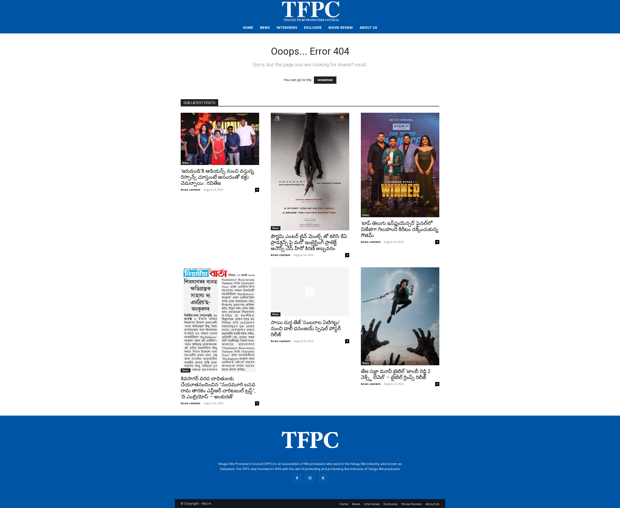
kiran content (190, 189)
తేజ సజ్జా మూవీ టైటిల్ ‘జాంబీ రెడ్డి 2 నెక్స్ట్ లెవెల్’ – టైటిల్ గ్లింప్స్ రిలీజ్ (396, 374)
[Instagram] (310, 478)
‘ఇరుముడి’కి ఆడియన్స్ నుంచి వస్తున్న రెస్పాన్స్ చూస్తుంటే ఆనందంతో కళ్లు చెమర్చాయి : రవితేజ (217, 177)
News (185, 162)
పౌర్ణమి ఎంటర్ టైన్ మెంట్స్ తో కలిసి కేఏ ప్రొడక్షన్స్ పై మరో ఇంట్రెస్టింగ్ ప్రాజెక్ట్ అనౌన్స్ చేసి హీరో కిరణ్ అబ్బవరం (309, 242)
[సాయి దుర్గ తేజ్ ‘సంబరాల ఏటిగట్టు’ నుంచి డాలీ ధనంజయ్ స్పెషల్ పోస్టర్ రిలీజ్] (310, 291)
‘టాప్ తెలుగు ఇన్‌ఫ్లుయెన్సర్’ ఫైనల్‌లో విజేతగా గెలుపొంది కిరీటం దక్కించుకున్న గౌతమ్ (399, 229)
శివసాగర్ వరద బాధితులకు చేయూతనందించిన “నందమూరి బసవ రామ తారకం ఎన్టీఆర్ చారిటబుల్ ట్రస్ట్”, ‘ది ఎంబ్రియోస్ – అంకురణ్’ (218, 388)
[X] (323, 478)
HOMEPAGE (325, 80)
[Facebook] (297, 478)
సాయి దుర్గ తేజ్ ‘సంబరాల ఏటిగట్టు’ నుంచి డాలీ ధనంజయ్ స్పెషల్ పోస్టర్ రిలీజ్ (306, 328)
